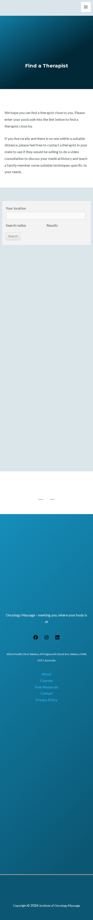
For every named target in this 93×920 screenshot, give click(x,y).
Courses (46, 680)
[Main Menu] (86, 7)
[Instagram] (46, 639)
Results (52, 225)
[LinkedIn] (57, 639)
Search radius (16, 225)
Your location (16, 208)
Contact (46, 693)
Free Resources (46, 687)
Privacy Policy (46, 700)
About (46, 674)
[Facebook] (35, 639)
